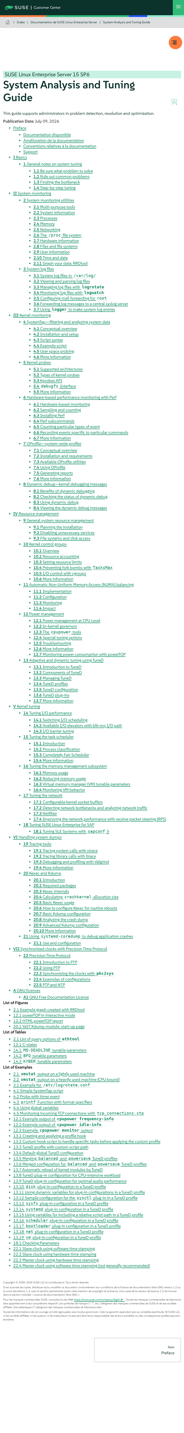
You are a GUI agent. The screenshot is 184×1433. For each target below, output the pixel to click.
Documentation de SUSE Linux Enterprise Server (64, 22)
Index (21, 22)
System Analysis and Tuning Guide (126, 22)
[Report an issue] (174, 102)
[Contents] (175, 42)
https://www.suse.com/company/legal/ (97, 1299)
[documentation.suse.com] (8, 22)
